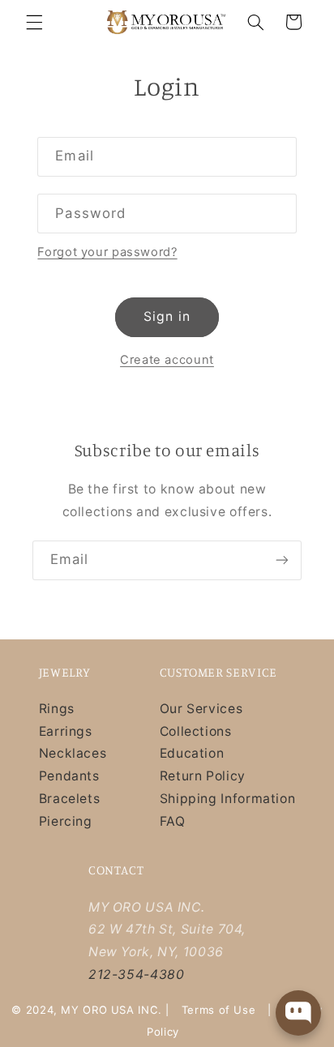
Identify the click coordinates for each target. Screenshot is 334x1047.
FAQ (173, 821)
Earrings (65, 731)
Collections (196, 731)
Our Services (201, 708)
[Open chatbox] (298, 1013)
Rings (57, 708)
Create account (167, 360)
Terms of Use (219, 1009)
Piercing (65, 821)
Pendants (69, 776)
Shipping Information (228, 798)
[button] (34, 22)
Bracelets (70, 798)
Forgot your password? (107, 252)
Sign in (166, 316)
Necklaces (73, 753)
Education (192, 753)
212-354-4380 (136, 974)
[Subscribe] (282, 560)
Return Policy (203, 776)
